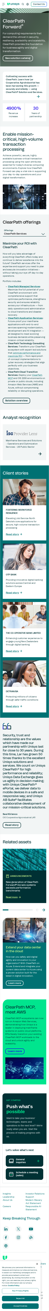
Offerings (8, 230)
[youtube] (31, 1229)
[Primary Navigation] (3, 4)
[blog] (31, 1237)
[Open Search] (23, 4)
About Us (7, 1200)
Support (30, 1197)
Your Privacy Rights (20, 1291)
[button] (37, 910)
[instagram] (18, 1237)
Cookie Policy (13, 1285)
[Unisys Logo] (13, 4)
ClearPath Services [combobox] (15, 234)
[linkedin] (6, 1229)
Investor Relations (35, 1194)
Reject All (20, 1298)
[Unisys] (5, 1258)
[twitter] (18, 1229)
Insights (7, 1194)
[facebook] (6, 1237)
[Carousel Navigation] (40, 910)
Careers (7, 1206)
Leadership (8, 1197)
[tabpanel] (24, 323)
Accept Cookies (20, 1306)
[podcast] (6, 1246)
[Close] (37, 1264)
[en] (27, 4)
